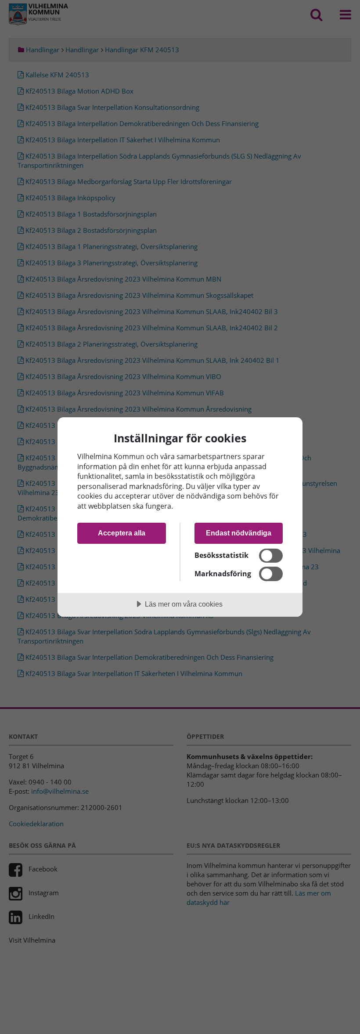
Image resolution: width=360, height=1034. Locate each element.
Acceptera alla (121, 533)
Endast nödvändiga (238, 533)
